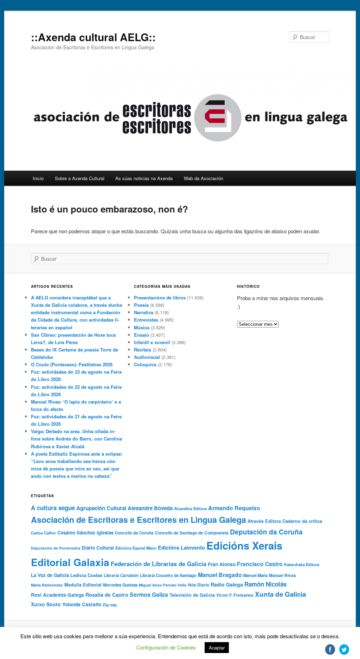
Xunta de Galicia (280, 594)
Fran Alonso (222, 564)
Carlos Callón (43, 533)
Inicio (38, 178)
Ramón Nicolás (265, 584)
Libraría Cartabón (121, 575)
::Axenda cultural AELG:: (93, 36)
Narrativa (143, 312)
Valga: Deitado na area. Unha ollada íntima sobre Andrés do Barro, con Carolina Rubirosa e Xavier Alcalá (76, 438)
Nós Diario (198, 585)
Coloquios (145, 364)
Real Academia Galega (57, 594)
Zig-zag (110, 604)
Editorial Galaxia (70, 562)
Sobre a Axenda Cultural (79, 178)
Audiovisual (147, 357)
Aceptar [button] (217, 647)
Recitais (142, 349)
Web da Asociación (203, 178)
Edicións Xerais (244, 545)
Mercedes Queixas (120, 585)
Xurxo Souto (46, 604)
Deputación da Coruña (266, 532)
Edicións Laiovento (181, 547)
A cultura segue (53, 507)
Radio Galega (227, 584)
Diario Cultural (98, 547)
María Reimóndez (47, 585)
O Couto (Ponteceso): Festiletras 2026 (71, 364)
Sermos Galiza (149, 594)
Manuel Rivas (282, 575)
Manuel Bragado (220, 575)
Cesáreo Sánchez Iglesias (85, 532)
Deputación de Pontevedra (55, 548)
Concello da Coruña (134, 533)
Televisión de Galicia (192, 595)
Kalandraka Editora (301, 564)
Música (141, 327)
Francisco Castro (260, 564)
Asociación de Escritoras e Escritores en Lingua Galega (138, 519)
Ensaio (141, 334)
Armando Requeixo (234, 508)
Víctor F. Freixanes (234, 595)
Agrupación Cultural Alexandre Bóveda (124, 508)
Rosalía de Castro (106, 594)
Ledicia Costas (86, 575)
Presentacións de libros (160, 297)
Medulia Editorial (83, 585)
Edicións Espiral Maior (135, 548)
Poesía (141, 305)
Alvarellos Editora (190, 508)
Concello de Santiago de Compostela (192, 533)
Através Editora (264, 521)
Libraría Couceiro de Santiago (168, 575)
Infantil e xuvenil (152, 342)
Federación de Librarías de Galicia (158, 563)
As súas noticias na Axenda (144, 178)
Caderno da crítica (302, 521)
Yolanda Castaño (81, 604)
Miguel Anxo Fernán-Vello (163, 585)
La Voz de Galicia (50, 575)
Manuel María (255, 575)
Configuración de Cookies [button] (166, 647)
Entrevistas (146, 319)
